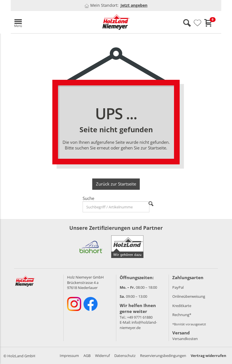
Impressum (69, 355)
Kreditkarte (181, 305)
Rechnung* (181, 314)
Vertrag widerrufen (208, 355)
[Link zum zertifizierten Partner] (91, 246)
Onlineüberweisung (188, 296)
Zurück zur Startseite (116, 184)
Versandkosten (185, 338)
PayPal (178, 287)
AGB (87, 355)
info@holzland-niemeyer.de (138, 325)
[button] (44, 22)
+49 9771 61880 (139, 317)
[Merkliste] (197, 23)
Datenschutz (125, 355)
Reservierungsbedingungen (163, 355)
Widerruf (102, 355)
